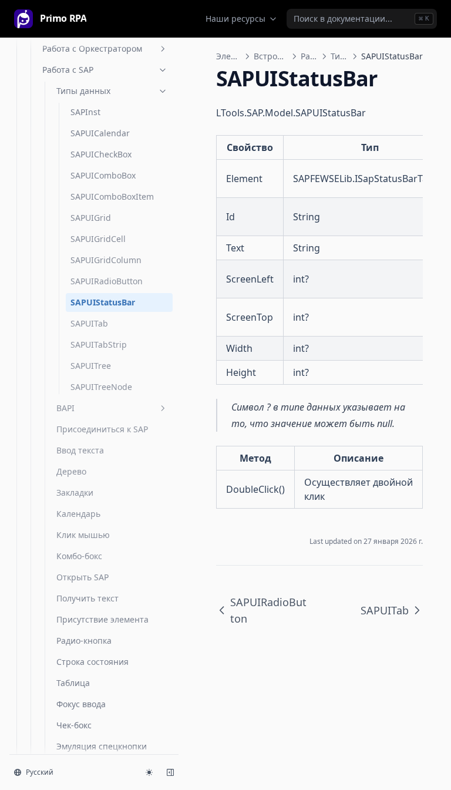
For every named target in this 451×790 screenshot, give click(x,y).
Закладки (74, 492)
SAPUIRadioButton (106, 281)
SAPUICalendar (100, 133)
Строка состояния (92, 661)
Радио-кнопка (84, 640)
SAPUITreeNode (101, 386)
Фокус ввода (81, 704)
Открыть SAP (82, 577)
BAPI (65, 408)
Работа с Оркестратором (92, 48)
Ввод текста (80, 450)
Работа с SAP (67, 69)
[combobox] (362, 19)
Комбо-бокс (79, 556)
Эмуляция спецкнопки (101, 746)
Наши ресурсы (235, 18)
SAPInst (85, 111)
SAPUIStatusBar (102, 302)
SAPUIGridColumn (106, 259)
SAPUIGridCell (98, 238)
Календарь (78, 513)
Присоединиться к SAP (102, 429)
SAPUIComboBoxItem (112, 196)
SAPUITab (89, 323)
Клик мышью (83, 534)
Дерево (71, 471)
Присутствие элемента (102, 619)
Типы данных (83, 90)
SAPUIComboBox (103, 175)
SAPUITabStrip (98, 344)
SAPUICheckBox (101, 154)
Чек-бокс (74, 725)
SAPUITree (90, 365)
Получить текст (87, 598)
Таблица (73, 682)
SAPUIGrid (90, 217)
